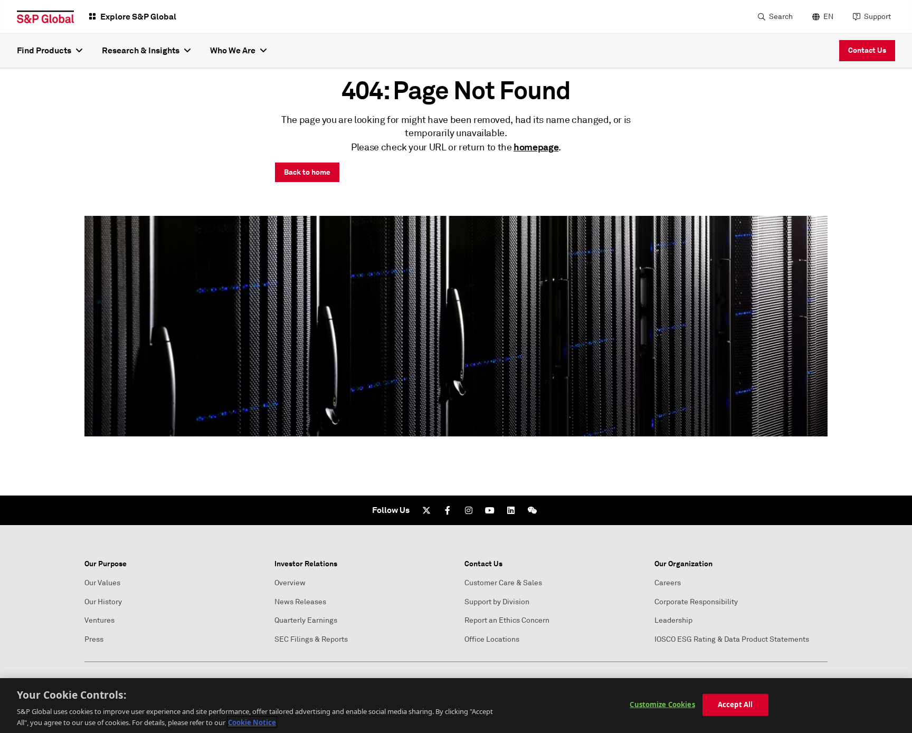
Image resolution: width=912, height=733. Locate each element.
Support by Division (496, 601)
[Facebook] (447, 510)
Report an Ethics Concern (506, 620)
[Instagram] (468, 510)
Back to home (307, 172)
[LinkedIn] (510, 510)
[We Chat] (532, 510)
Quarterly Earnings (305, 620)
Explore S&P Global (138, 16)
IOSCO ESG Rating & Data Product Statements (731, 639)
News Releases (300, 601)
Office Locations (491, 639)
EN (828, 16)
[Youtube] (489, 510)
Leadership (673, 620)
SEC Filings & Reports (311, 639)
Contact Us (867, 50)
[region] (456, 705)
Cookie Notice (252, 722)
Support (877, 16)
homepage (536, 147)
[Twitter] (426, 510)
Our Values (102, 582)
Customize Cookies (662, 704)
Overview (290, 582)
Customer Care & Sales (503, 582)
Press (93, 639)
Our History (103, 601)
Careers (667, 582)
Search (781, 16)
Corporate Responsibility (696, 601)
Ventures (99, 620)
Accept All (735, 704)
